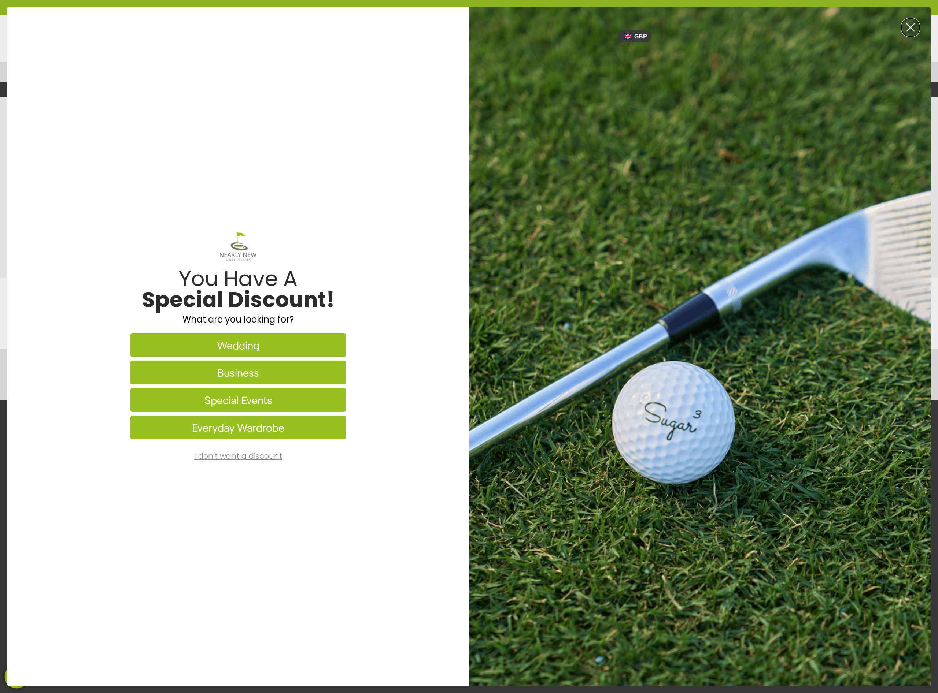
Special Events (238, 400)
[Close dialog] (910, 27)
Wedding (238, 345)
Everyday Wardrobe (238, 427)
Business (238, 372)
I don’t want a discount (238, 456)
